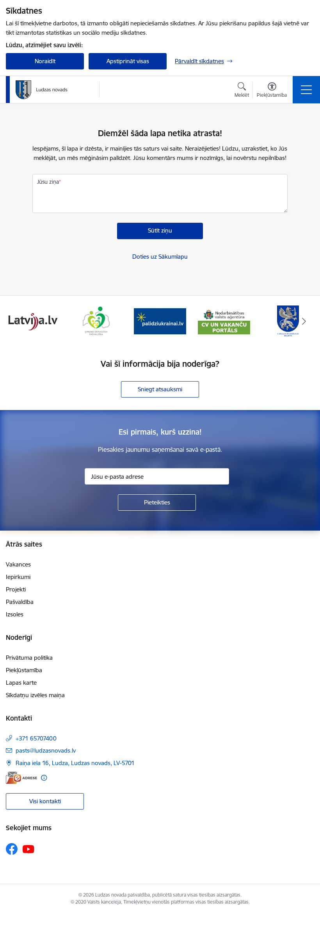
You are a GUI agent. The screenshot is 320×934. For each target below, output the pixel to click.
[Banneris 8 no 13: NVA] (224, 320)
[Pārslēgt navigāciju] (306, 89)
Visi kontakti (45, 801)
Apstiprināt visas (128, 61)
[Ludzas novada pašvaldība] (42, 89)
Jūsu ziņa (48, 181)
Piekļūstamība (24, 670)
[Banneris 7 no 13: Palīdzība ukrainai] (160, 320)
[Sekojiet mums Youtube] (28, 848)
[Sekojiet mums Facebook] (12, 849)
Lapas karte (21, 682)
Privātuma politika (29, 657)
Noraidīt (45, 61)
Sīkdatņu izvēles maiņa (35, 695)
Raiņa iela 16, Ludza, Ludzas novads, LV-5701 (75, 763)
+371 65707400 (36, 738)
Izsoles (14, 614)
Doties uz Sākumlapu (160, 256)
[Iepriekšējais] (16, 321)
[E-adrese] (21, 777)
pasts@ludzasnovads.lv (46, 750)
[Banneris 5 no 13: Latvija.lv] (32, 320)
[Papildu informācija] (44, 778)
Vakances (18, 564)
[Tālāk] (304, 321)
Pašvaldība (20, 602)
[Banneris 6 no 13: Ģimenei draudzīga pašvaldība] (96, 320)
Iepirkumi (18, 577)
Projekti (16, 589)
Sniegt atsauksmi (160, 389)
